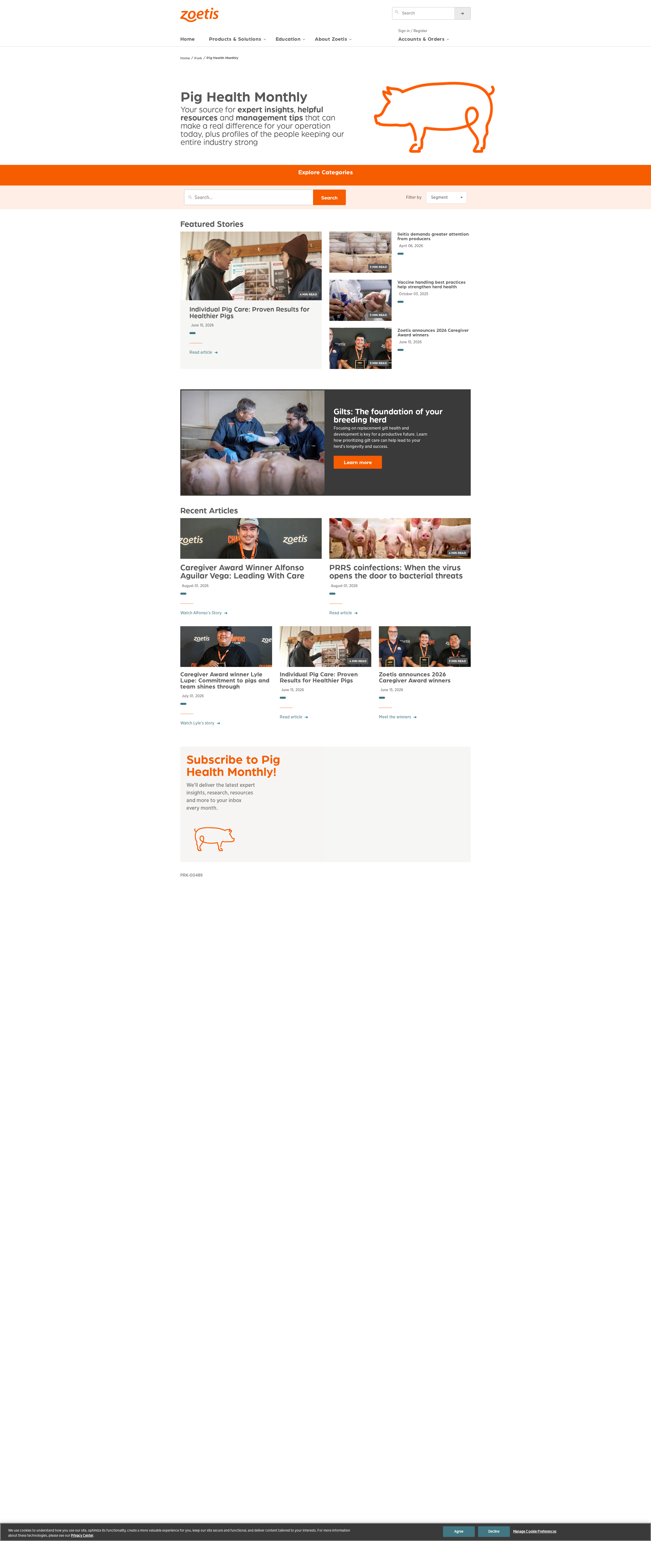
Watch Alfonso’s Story (201, 612)
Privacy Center (82, 1535)
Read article (200, 352)
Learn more (358, 462)
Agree (459, 1531)
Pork (198, 57)
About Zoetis (331, 39)
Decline (494, 1531)
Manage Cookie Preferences (534, 1531)
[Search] (462, 13)
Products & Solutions (235, 39)
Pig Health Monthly (222, 57)
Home (187, 39)
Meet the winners (395, 717)
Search (329, 197)
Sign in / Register (412, 31)
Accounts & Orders (421, 38)
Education (288, 39)
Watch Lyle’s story (197, 723)
